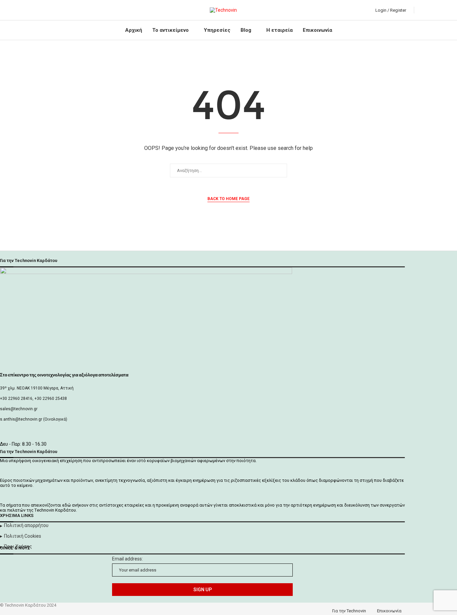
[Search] (421, 10)
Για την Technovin (349, 610)
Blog (246, 30)
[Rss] (73, 10)
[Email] (66, 10)
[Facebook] (35, 10)
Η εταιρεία (279, 30)
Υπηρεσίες (217, 30)
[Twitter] (42, 10)
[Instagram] (50, 10)
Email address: (127, 558)
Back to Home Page (228, 198)
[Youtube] (58, 10)
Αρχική (133, 30)
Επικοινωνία (317, 30)
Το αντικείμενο (170, 30)
